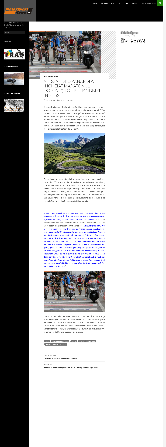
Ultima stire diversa (12, 93)
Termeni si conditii (148, 3)
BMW (74, 341)
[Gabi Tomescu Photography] (133, 40)
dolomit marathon (87, 341)
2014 (47, 341)
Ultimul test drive (11, 67)
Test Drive (104, 3)
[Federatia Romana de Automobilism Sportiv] (14, 54)
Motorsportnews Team (68, 100)
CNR (112, 3)
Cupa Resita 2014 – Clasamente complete (60, 356)
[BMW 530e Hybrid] (14, 78)
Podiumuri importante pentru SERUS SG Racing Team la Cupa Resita (71, 366)
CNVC (119, 3)
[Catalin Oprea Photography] (129, 34)
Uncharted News (51, 77)
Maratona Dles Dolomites (56, 344)
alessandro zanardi (60, 341)
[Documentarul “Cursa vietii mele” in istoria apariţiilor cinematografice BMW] (14, 105)
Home (95, 3)
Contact (135, 3)
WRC (126, 3)
